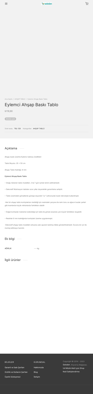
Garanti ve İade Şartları (14, 367)
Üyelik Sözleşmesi (12, 377)
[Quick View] (21, 287)
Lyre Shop (80, 368)
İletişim (37, 377)
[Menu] (6, 3)
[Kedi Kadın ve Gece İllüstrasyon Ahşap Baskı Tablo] (75, 280)
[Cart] (86, 3)
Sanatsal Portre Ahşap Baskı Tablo (17, 297)
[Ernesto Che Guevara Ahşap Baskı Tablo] (17, 322)
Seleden (66, 365)
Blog (36, 372)
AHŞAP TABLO (20, 99)
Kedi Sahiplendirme (71, 371)
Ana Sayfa (8, 99)
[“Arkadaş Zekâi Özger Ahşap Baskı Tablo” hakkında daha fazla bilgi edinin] (42, 287)
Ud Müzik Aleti (69, 368)
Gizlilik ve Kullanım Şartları (16, 372)
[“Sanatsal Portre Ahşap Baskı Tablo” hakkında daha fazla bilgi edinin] (13, 287)
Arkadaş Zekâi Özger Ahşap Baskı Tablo (45, 297)
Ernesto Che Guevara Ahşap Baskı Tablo (17, 338)
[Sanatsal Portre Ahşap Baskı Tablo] (17, 280)
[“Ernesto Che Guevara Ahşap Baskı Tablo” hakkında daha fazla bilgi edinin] (13, 329)
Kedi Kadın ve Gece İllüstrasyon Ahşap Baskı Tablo (73, 298)
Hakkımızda (39, 367)
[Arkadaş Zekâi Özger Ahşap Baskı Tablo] (46, 280)
